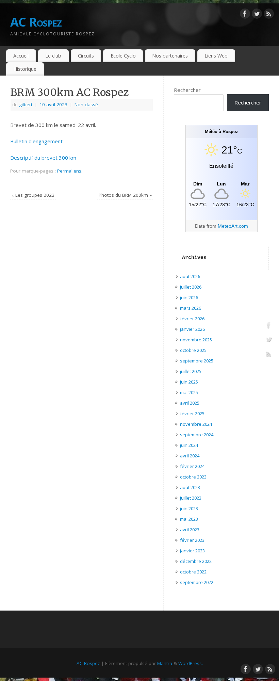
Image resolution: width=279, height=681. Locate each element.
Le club (53, 55)
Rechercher (187, 89)
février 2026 (192, 318)
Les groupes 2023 (33, 195)
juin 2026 (189, 297)
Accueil (21, 55)
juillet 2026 (190, 287)
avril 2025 (189, 403)
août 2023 (190, 487)
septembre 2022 (196, 582)
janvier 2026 (192, 329)
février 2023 (192, 540)
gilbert (25, 104)
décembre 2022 (196, 561)
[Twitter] (257, 15)
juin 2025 (189, 382)
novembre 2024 (196, 424)
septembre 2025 (196, 361)
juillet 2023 (190, 498)
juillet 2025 (190, 371)
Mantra (164, 663)
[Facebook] (245, 15)
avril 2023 (189, 529)
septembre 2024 (196, 435)
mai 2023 (189, 519)
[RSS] (269, 15)
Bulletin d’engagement (36, 141)
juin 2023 (189, 508)
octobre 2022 (193, 572)
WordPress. (190, 663)
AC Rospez (36, 22)
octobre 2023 (193, 477)
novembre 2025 (196, 340)
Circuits (86, 55)
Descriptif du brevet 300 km (43, 157)
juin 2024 (189, 445)
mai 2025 (189, 392)
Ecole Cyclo (123, 55)
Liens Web (216, 55)
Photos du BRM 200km (125, 195)
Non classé (86, 104)
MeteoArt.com (233, 226)
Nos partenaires (170, 55)
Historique (24, 69)
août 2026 (190, 276)
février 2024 (192, 466)
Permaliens (69, 171)
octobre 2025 (193, 350)
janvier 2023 (192, 551)
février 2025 (192, 413)
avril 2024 (189, 456)
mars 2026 (190, 308)
